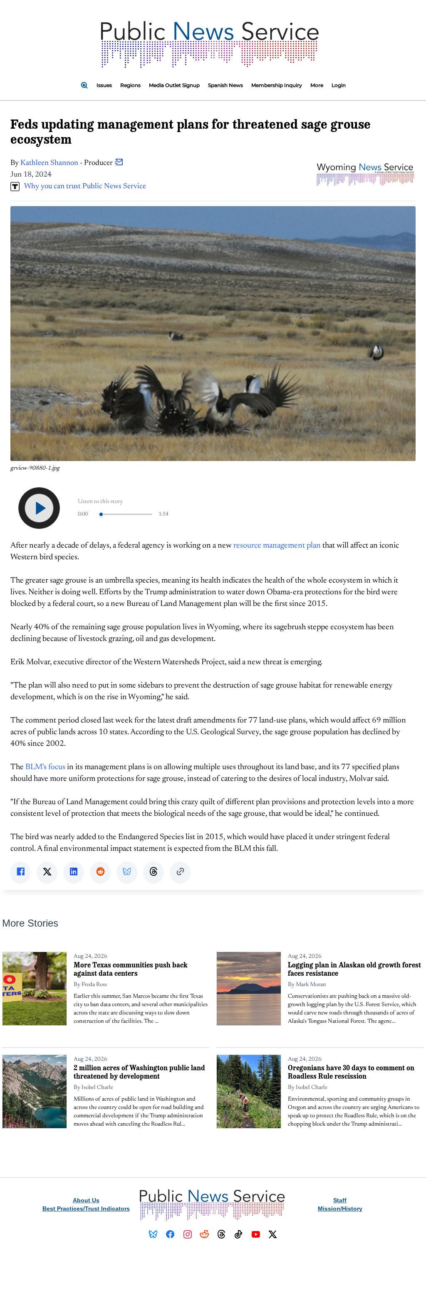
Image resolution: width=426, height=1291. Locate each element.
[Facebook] (170, 1234)
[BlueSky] (153, 1234)
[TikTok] (238, 1234)
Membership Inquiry (276, 85)
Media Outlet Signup (174, 85)
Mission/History (340, 1208)
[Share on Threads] (153, 872)
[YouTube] (255, 1234)
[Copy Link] (180, 872)
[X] (272, 1234)
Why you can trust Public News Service (83, 186)
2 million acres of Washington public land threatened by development (139, 1072)
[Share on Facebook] (20, 872)
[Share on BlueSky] (127, 872)
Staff (340, 1200)
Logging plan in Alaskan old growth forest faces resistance (354, 969)
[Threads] (221, 1234)
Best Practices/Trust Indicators (86, 1208)
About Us (86, 1200)
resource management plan (277, 546)
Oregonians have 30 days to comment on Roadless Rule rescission (351, 1072)
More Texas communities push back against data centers (131, 969)
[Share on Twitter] (47, 872)
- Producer (67, 163)
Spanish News (225, 85)
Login (339, 85)
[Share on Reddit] (100, 872)
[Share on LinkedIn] (74, 872)
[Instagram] (187, 1234)
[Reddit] (204, 1234)
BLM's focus (45, 767)
